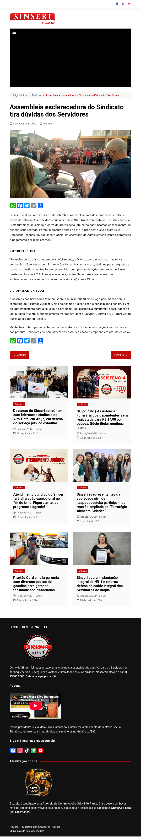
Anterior (21, 354)
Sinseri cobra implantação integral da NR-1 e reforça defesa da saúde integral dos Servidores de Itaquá (100, 584)
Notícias (47, 123)
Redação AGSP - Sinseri (30, 429)
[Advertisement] (70, 63)
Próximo (119, 354)
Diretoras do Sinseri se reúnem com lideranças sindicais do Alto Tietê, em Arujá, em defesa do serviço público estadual (38, 417)
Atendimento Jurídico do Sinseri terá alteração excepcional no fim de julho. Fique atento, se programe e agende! (38, 500)
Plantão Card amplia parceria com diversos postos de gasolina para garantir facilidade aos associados (36, 584)
